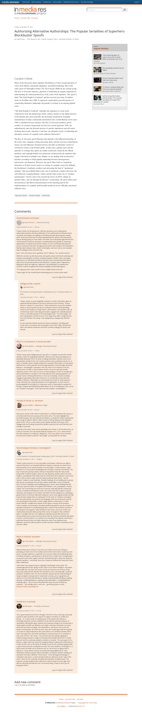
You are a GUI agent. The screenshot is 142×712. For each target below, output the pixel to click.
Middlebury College (41, 405)
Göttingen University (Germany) (46, 346)
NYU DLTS (80, 706)
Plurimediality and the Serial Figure (113, 69)
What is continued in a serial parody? (34, 341)
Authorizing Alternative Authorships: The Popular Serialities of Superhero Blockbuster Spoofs (108, 99)
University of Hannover (41, 606)
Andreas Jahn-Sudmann (113, 91)
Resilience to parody (26, 601)
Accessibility (61, 706)
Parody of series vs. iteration (30, 400)
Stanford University (43, 222)
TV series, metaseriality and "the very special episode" (112, 88)
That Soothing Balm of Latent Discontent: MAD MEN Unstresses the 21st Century (108, 58)
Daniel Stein (21, 39)
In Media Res (47, 2)
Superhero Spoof (21, 195)
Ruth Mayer (28, 606)
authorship (46, 195)
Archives (34, 18)
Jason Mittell (29, 405)
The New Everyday (87, 2)
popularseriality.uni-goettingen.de (27, 586)
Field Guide (26, 2)
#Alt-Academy (36, 2)
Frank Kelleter (29, 346)
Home (16, 18)
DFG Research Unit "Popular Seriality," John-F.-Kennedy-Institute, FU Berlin (53, 39)
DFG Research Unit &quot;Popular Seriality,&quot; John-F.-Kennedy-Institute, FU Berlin (46, 293)
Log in (136, 2)
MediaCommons (63, 703)
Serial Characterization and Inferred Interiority (112, 79)
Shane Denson (29, 222)
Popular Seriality (34, 195)
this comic (57, 432)
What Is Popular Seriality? (28, 536)
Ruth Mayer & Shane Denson (106, 73)
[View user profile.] (19, 222)
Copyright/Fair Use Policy (87, 703)
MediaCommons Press (71, 2)
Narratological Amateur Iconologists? (34, 447)
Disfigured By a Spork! (30, 283)
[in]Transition (57, 2)
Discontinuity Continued (28, 218)
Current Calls (25, 18)
